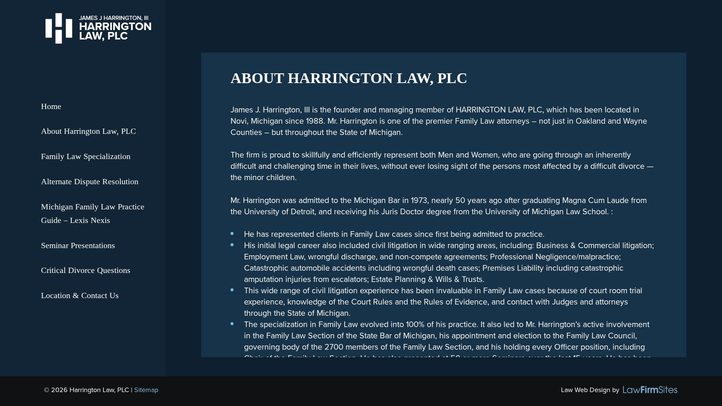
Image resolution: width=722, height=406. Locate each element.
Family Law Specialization (85, 156)
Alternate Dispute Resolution (89, 181)
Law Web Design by (590, 390)
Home (51, 106)
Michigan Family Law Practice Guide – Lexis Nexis (92, 213)
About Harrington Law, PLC (88, 131)
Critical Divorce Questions (85, 270)
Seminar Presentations (78, 245)
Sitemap (146, 390)
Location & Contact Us (80, 295)
